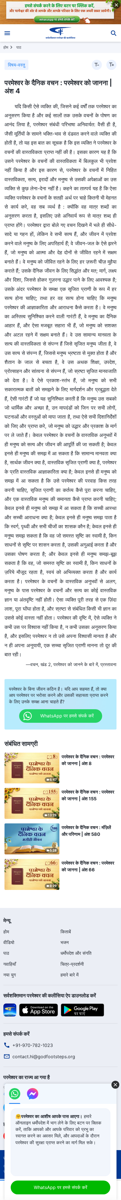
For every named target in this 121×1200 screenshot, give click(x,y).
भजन (64, 942)
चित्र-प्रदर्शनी (72, 964)
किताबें (65, 931)
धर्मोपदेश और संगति (75, 953)
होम (5, 47)
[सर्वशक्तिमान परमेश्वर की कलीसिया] (61, 33)
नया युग (9, 975)
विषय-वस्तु (16, 65)
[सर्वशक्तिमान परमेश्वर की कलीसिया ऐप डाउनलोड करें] (9, 1009)
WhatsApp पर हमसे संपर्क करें (60, 1187)
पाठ (18, 47)
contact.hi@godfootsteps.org (43, 1056)
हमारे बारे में (69, 975)
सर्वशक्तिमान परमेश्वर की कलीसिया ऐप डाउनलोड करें (49, 995)
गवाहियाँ (9, 964)
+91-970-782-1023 (32, 1045)
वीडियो (8, 942)
